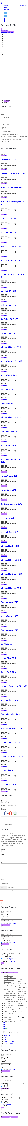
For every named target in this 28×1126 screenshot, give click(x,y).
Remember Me (7, 956)
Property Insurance (10, 995)
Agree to (10, 923)
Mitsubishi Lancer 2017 (11, 347)
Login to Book (4, 30)
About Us (7, 1035)
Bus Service (7, 982)
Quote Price (23, 6)
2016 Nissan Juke (8, 218)
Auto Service (8, 999)
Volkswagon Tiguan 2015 (12, 728)
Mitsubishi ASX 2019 (10, 546)
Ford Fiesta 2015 (8, 403)
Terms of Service (9, 1041)
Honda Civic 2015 (8, 490)
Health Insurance (9, 994)
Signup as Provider (5, 925)
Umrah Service (8, 976)
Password (4, 940)
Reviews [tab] (6, 102)
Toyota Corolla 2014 (10, 160)
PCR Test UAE (8, 1005)
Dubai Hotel (7, 1019)
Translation (7, 988)
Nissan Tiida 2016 (8, 445)
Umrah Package (9, 980)
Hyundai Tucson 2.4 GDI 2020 (14, 686)
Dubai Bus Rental (9, 984)
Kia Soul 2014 (7, 389)
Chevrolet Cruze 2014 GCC (13, 174)
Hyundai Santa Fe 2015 (11, 742)
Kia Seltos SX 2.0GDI (10, 319)
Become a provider (5, 972)
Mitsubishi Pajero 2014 (11, 560)
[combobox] (3, 887)
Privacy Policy (8, 1043)
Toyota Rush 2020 (9, 431)
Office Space (8, 1007)
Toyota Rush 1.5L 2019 (11, 714)
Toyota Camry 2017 (9, 476)
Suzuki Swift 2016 (8, 672)
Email (3, 953)
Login (5, 13)
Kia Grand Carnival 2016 (11, 504)
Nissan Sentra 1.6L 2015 (11, 361)
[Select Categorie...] (6, 1059)
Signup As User (4, 943)
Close (2, 854)
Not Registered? (8, 961)
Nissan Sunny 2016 (9, 375)
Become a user (14, 972)
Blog (5, 8)
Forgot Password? (6, 959)
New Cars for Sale (10, 1011)
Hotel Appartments (10, 1017)
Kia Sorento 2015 (8, 784)
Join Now (13, 961)
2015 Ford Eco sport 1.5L (11, 188)
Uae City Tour (8, 1015)
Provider (6, 9)
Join (5, 16)
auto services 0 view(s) (7, 32)
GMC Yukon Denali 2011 (11, 246)
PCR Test (7, 1003)
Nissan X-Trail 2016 (9, 700)
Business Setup (9, 997)
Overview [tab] (7, 100)
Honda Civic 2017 (8, 658)
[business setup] (6, 1062)
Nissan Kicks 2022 (9, 232)
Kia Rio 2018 (6, 644)
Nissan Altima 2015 (9, 518)
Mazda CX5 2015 (8, 291)
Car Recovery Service (11, 1001)
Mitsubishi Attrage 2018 (11, 574)
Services (6, 6)
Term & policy (12, 923)
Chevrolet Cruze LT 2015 (12, 756)
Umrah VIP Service (10, 978)
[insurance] (6, 1061)
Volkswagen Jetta (8, 305)
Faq (5, 1039)
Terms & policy (12, 958)
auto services (4, 155)
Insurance (7, 990)
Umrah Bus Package (10, 986)
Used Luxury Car (9, 1013)
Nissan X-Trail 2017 (9, 532)
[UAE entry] (6, 1060)
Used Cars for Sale (10, 1009)
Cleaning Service (9, 1021)
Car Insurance (8, 992)
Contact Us (7, 1037)
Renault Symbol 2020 (10, 260)
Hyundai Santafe (8, 333)
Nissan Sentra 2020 (9, 616)
